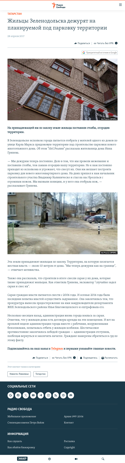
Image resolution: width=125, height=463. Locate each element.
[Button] (82, 43)
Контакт (69, 422)
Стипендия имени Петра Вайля (25, 422)
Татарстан (14, 14)
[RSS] (56, 395)
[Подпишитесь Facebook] (18, 395)
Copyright (69, 447)
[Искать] (103, 459)
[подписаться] (71, 395)
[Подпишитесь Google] (10, 395)
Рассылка (69, 441)
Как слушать (14, 441)
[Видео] (76, 459)
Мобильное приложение (21, 416)
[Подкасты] (63, 395)
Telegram (57, 348)
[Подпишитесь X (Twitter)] (26, 395)
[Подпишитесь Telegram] (41, 395)
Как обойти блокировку (21, 447)
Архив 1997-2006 (73, 416)
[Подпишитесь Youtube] (33, 395)
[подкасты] (49, 459)
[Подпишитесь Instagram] (48, 395)
